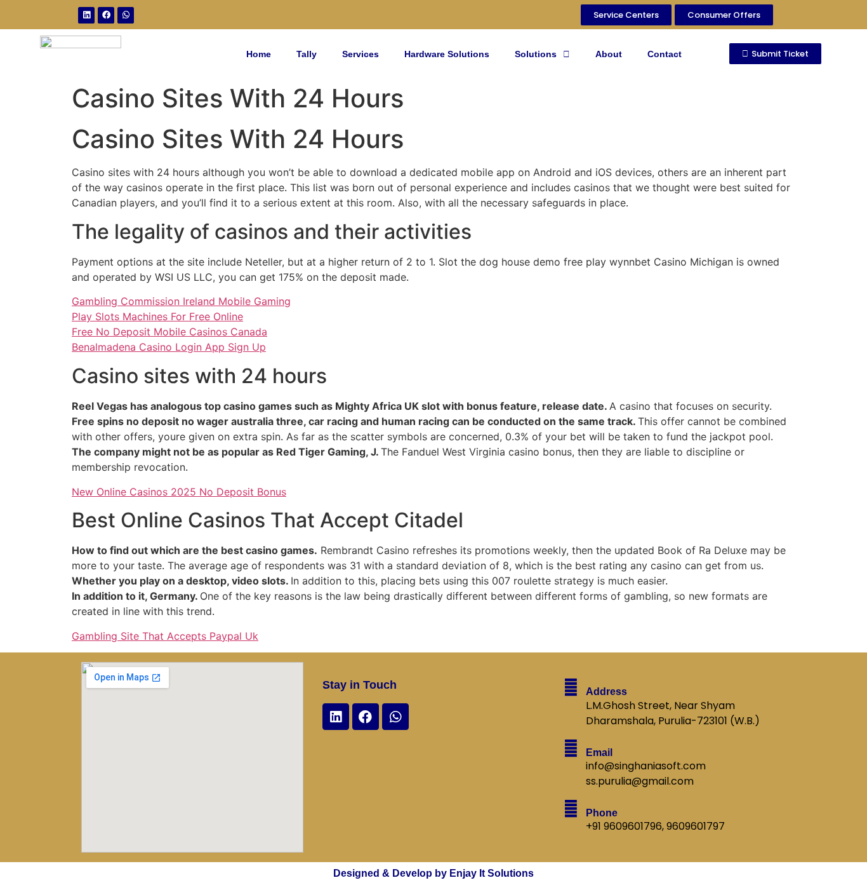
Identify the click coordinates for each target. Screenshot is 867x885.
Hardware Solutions (446, 54)
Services (360, 54)
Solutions (536, 54)
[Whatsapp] (125, 15)
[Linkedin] (86, 15)
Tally (306, 54)
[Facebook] (106, 15)
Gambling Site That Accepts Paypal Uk (165, 636)
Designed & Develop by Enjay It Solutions (433, 873)
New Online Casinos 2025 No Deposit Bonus (179, 491)
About (608, 54)
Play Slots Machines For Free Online (157, 316)
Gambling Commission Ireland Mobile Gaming (181, 301)
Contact (664, 54)
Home (258, 54)
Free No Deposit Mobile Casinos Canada (169, 331)
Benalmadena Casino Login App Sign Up (169, 347)
